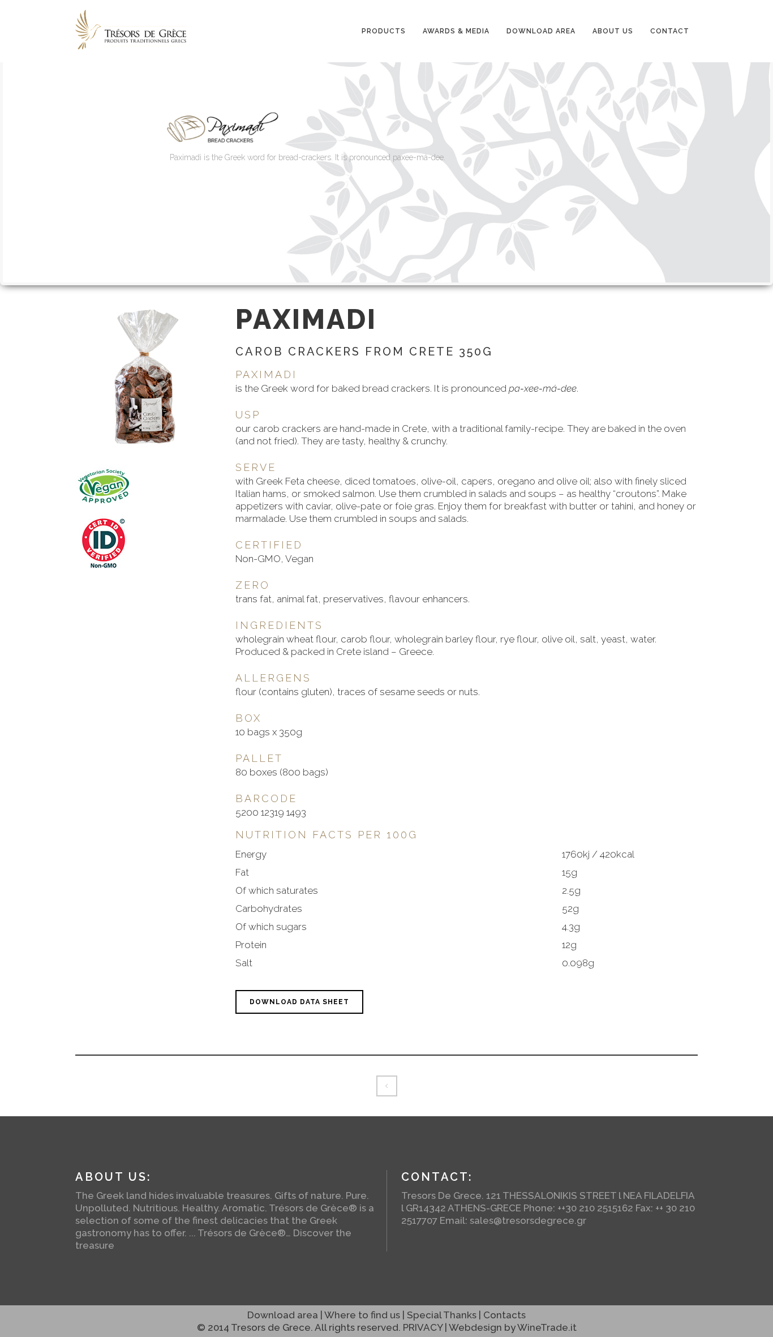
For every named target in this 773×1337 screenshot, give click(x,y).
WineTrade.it (547, 1327)
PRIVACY (423, 1327)
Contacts (504, 1315)
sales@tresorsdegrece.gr (528, 1220)
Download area (282, 1315)
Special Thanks (441, 1315)
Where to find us (362, 1315)
